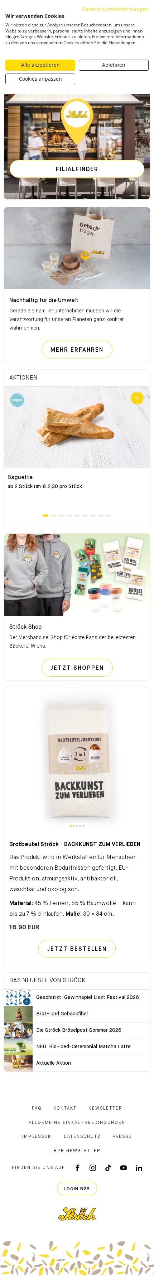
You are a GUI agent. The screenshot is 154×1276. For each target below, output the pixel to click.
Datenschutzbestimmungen (115, 9)
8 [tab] (101, 515)
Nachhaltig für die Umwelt (43, 300)
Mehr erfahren (81, 350)
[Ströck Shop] (77, 575)
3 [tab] (61, 515)
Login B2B (77, 1189)
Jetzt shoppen (81, 668)
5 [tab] (77, 515)
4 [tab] (69, 515)
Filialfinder (77, 169)
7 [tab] (93, 515)
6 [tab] (85, 515)
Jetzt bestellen (77, 949)
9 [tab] (108, 515)
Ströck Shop (25, 627)
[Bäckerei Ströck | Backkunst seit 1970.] (77, 1214)
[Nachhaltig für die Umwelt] (77, 248)
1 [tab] (45, 515)
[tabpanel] (77, 450)
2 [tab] (53, 515)
